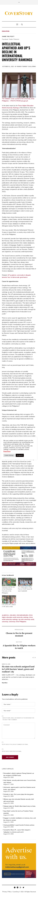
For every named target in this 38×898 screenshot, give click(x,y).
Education (5, 31)
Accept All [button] (20, 455)
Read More (5, 682)
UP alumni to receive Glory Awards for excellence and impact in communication (19, 669)
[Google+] (20, 887)
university (5, 621)
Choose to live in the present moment (19, 634)
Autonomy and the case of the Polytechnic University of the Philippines (8, 590)
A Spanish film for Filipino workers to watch (19, 646)
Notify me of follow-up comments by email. (15, 744)
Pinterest (16, 39)
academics (5, 615)
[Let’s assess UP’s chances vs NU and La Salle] (9, 599)
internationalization (22, 615)
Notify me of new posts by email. (12, 751)
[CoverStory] (19, 13)
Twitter (11, 39)
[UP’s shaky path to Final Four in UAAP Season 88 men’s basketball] (25, 582)
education (13, 615)
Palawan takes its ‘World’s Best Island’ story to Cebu (19, 806)
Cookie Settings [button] (9, 455)
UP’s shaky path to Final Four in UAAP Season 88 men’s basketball (25, 589)
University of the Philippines (17, 621)
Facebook (5, 39)
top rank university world (26, 619)
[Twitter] (23, 887)
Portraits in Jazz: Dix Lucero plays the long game (18, 794)
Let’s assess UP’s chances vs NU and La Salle (9, 605)
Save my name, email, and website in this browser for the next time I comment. (18, 718)
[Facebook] (14, 887)
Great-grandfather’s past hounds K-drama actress (18, 825)
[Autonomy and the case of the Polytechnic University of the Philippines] (9, 582)
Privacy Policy (6, 891)
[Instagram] (17, 887)
